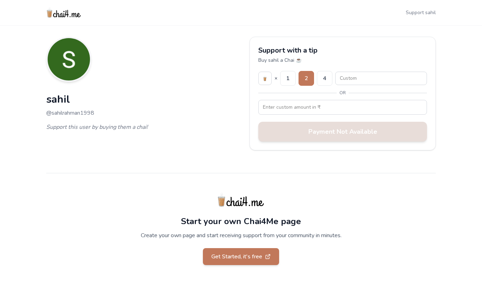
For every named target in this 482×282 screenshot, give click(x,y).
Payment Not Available (342, 131)
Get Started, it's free (236, 256)
